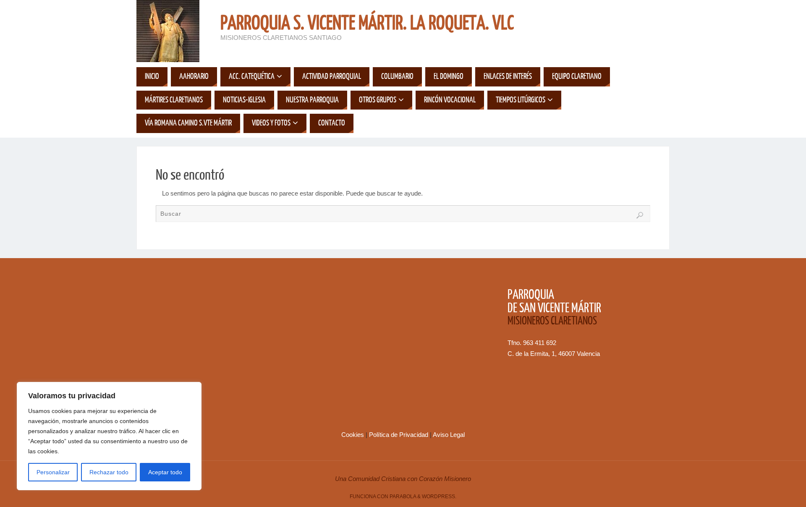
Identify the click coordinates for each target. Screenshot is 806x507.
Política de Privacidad (399, 434)
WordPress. (439, 496)
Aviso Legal (449, 434)
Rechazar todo (108, 472)
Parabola (403, 496)
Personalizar (53, 472)
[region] (109, 436)
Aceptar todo (165, 472)
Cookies (353, 434)
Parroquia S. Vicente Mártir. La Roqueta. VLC (367, 23)
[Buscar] (640, 215)
